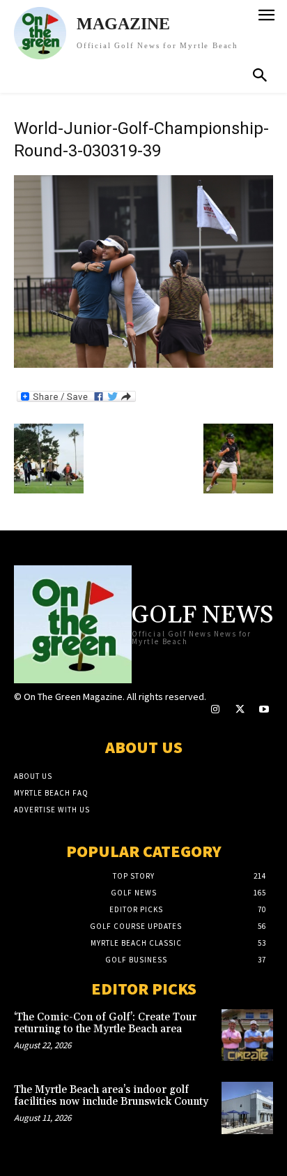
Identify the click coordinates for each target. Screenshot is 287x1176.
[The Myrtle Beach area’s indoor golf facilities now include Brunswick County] (247, 1107)
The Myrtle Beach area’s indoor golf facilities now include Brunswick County (111, 1095)
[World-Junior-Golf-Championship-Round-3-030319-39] (143, 364)
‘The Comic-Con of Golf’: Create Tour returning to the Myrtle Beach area (105, 1023)
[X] (239, 709)
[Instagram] (215, 709)
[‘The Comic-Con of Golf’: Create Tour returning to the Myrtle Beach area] (247, 1035)
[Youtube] (264, 709)
